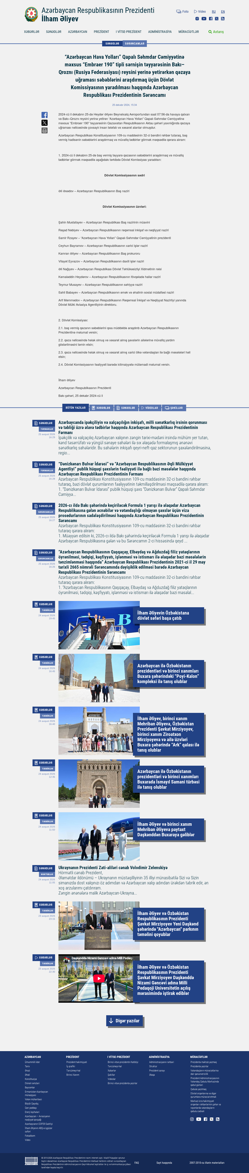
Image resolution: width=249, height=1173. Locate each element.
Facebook (210, 18)
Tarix (27, 1066)
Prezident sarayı (157, 1070)
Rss (222, 18)
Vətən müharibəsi (33, 1099)
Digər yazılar (127, 1021)
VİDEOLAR (152, 408)
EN (223, 11)
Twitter (216, 18)
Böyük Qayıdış (31, 1103)
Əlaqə (152, 1074)
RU (214, 11)
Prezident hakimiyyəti (76, 1062)
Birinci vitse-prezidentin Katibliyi (123, 1062)
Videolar (112, 1079)
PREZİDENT (101, 32)
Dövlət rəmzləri (32, 1083)
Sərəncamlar (134, 43)
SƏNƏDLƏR (53, 32)
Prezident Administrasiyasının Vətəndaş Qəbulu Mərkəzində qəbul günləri (205, 1081)
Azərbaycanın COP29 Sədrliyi (39, 1123)
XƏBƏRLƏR (31, 32)
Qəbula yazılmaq (198, 1089)
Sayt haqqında (164, 1162)
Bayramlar (30, 1087)
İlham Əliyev (60, 18)
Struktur (153, 1066)
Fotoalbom (30, 1135)
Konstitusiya (31, 1079)
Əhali (27, 1074)
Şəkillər (111, 1074)
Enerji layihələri (32, 1112)
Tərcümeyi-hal (73, 1070)
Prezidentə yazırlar (200, 1066)
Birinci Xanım (72, 1074)
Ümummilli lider (32, 1062)
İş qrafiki (70, 1066)
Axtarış (218, 32)
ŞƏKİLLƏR (176, 408)
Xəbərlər (112, 1070)
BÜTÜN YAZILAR (76, 407)
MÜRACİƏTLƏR (189, 32)
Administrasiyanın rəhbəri (161, 1062)
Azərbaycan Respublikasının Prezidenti (98, 10)
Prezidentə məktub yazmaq (204, 1062)
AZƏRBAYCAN (77, 32)
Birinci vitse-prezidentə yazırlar (122, 1083)
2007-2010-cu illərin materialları (207, 1162)
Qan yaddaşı (31, 1107)
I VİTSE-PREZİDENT (128, 32)
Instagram (197, 18)
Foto (185, 11)
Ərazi (27, 1070)
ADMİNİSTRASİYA (160, 32)
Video (202, 11)
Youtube (204, 18)
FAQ (136, 1162)
